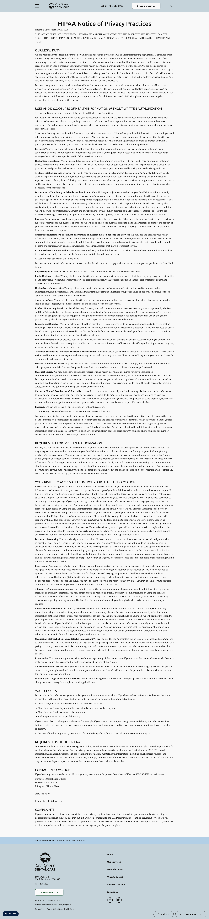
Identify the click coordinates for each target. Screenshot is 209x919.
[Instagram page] (119, 900)
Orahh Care (69, 909)
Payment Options (116, 884)
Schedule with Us (146, 5)
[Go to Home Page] (59, 6)
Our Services (114, 861)
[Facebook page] (110, 900)
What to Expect (115, 876)
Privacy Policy (40, 909)
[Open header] (37, 5)
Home (110, 854)
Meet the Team (115, 869)
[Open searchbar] (171, 5)
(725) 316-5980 (41, 884)
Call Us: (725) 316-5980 (111, 5)
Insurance (112, 891)
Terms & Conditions (55, 909)
